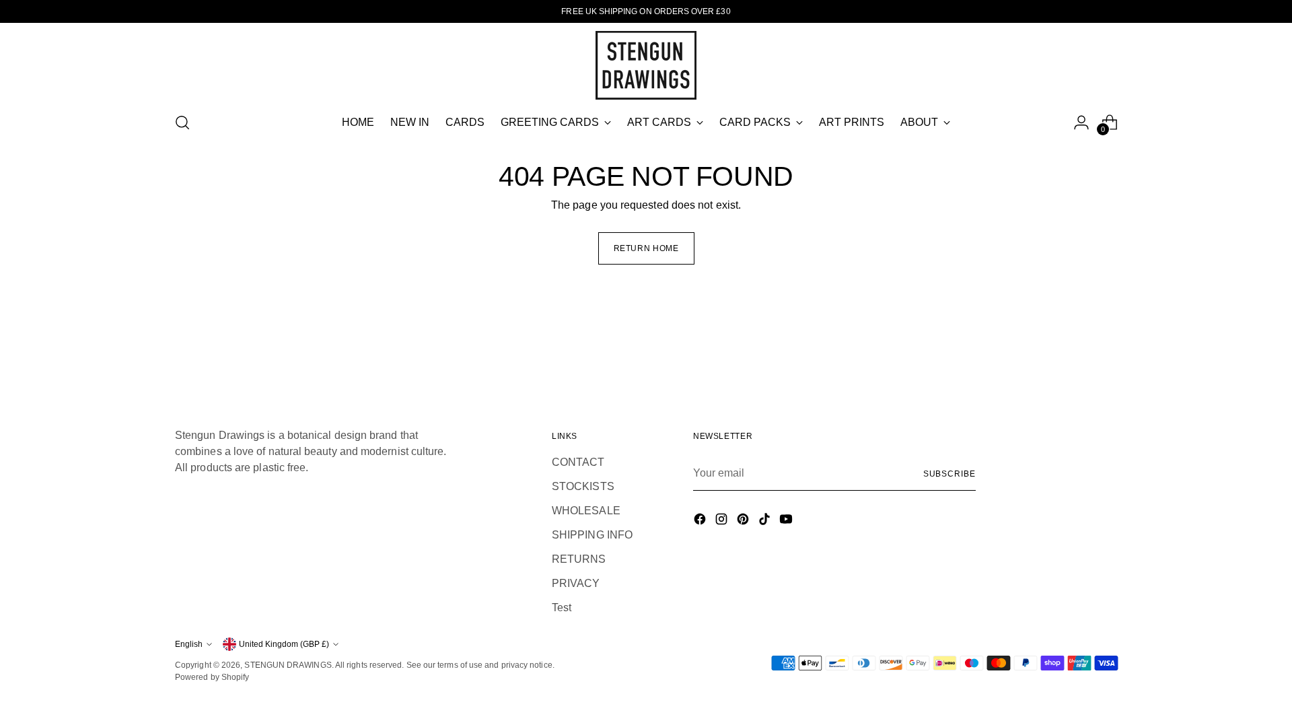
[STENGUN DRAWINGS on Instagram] (723, 521)
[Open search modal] (182, 122)
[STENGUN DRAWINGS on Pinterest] (744, 521)
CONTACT (578, 462)
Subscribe (949, 474)
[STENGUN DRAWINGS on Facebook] (701, 521)
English (189, 644)
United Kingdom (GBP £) (284, 644)
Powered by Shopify (212, 677)
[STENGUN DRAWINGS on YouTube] (787, 521)
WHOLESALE (586, 510)
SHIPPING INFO (592, 535)
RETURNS (579, 559)
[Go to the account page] (1081, 122)
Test (561, 607)
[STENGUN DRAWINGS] (646, 65)
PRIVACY (576, 583)
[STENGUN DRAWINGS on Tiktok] (766, 521)
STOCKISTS (583, 486)
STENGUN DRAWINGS (287, 665)
